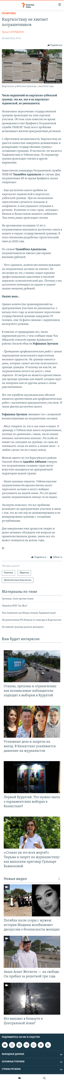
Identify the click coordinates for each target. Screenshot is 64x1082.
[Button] (54, 45)
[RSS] (48, 1045)
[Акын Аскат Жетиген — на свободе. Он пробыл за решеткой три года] (32, 952)
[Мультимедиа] (19, 1078)
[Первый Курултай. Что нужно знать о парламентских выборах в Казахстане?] (32, 777)
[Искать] (44, 1078)
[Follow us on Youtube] (5, 1045)
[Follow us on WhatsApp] (34, 1045)
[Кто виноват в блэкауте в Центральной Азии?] (32, 999)
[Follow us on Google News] (41, 1045)
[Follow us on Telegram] (26, 1045)
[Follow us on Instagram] (12, 1045)
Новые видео (15, 879)
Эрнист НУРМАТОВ (12, 32)
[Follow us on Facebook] (19, 1045)
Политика (9, 13)
